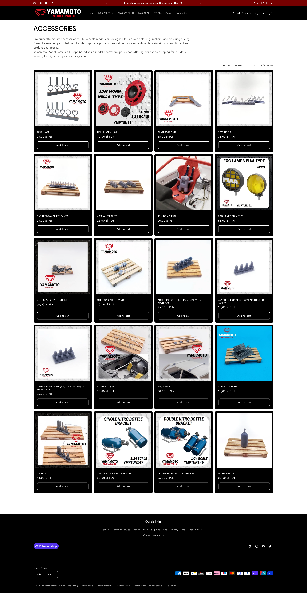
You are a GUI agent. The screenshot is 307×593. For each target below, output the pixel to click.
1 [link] (145, 504)
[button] (105, 13)
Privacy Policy (178, 529)
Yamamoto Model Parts (51, 585)
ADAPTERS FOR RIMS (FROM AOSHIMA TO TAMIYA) (241, 301)
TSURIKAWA (43, 132)
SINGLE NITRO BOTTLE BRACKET (115, 473)
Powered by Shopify (69, 585)
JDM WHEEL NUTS (107, 216)
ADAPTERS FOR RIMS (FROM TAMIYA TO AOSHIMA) (179, 301)
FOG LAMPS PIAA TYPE (230, 216)
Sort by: (227, 64)
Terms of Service (121, 529)
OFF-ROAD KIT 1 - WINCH (111, 300)
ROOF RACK (164, 386)
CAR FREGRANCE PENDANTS (52, 216)
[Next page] (162, 504)
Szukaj (106, 529)
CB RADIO (42, 473)
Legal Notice (195, 529)
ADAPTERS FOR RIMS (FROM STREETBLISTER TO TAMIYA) (61, 388)
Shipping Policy (159, 529)
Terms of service (124, 585)
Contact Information (153, 535)
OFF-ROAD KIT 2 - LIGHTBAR (52, 300)
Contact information (105, 585)
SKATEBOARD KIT (167, 132)
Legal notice (171, 585)
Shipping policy (155, 585)
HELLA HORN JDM (107, 132)
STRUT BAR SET (105, 386)
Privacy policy (87, 585)
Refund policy (140, 585)
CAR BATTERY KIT (227, 386)
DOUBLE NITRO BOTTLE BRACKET (176, 473)
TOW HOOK (224, 132)
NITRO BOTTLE (226, 473)
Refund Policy (141, 529)
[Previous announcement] (106, 3)
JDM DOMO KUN (167, 216)
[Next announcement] (200, 3)
